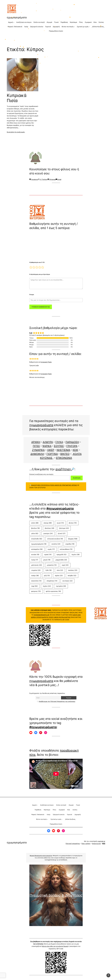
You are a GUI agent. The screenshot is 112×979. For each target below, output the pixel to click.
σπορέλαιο (52, 581)
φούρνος (36, 591)
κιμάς (51, 549)
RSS (103, 843)
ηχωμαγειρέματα (17, 17)
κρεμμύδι (61, 554)
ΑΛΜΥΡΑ (48, 442)
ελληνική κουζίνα (55, 539)
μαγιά (46, 560)
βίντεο (73, 523)
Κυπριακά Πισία (16, 98)
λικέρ (34, 560)
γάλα (34, 533)
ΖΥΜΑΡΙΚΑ (38, 449)
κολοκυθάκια (66, 549)
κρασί (48, 554)
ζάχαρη (72, 539)
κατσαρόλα (37, 549)
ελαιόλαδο (36, 539)
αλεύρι (48, 523)
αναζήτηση (63, 469)
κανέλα (56, 544)
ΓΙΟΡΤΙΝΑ (52, 453)
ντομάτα (36, 570)
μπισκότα (52, 565)
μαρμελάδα (61, 560)
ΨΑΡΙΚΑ (46, 445)
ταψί (34, 586)
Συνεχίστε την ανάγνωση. (16, 132)
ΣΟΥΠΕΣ (59, 445)
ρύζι (47, 575)
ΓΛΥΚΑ (59, 442)
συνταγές (67, 581)
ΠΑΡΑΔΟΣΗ (72, 442)
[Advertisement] (56, 392)
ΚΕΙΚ (75, 449)
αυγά (60, 523)
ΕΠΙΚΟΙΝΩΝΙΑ (64, 457)
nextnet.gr (101, 841)
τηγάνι (47, 586)
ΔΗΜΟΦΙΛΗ (37, 453)
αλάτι (35, 523)
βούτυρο (64, 528)
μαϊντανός (36, 565)
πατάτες (72, 570)
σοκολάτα (36, 581)
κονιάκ (35, 554)
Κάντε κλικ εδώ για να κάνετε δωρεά (55, 946)
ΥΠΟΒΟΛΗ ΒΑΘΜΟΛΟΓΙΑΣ (40, 307)
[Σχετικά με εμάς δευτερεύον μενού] (89, 26)
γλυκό (61, 533)
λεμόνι (76, 554)
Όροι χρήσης (85, 843)
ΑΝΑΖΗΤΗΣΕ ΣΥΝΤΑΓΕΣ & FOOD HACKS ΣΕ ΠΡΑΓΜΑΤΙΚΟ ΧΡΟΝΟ (54, 485)
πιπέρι (35, 575)
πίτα (60, 570)
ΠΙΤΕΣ (36, 445)
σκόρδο (72, 575)
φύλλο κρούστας (53, 591)
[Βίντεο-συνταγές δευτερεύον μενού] (74, 26)
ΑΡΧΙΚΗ (35, 442)
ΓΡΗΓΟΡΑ (71, 445)
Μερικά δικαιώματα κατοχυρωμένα (41, 855)
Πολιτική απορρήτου (73, 843)
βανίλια (35, 528)
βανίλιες (49, 528)
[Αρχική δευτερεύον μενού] (13, 22)
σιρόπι (59, 575)
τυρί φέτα (61, 586)
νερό (65, 565)
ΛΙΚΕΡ (50, 449)
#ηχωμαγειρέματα (60, 508)
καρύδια (70, 544)
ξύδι (49, 570)
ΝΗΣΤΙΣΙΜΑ (63, 449)
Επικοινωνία (96, 843)
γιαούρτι (48, 533)
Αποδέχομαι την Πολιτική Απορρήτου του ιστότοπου (57, 701)
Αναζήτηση (77, 478)
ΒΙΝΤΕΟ (64, 453)
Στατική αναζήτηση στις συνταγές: (41, 474)
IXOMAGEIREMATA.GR (41, 615)
